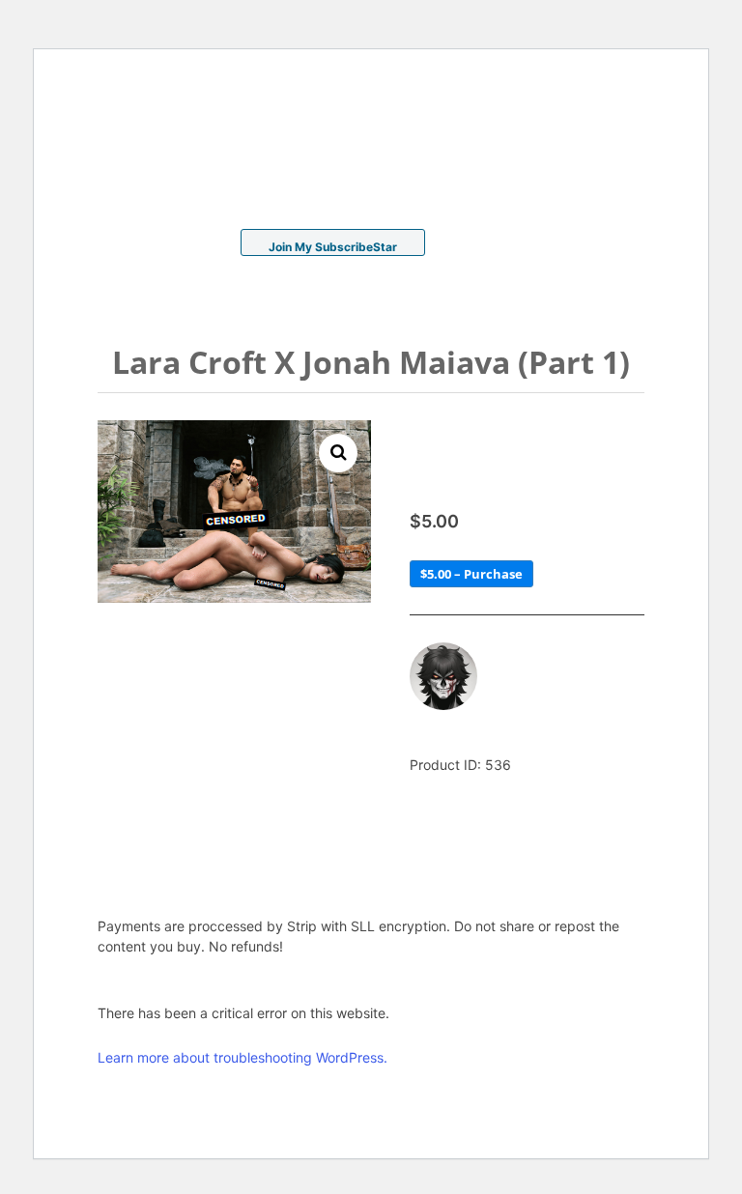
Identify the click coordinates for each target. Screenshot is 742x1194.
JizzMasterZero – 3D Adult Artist (204, 145)
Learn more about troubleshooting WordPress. (242, 1057)
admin (519, 656)
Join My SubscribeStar (333, 247)
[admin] (443, 676)
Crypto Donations (516, 247)
